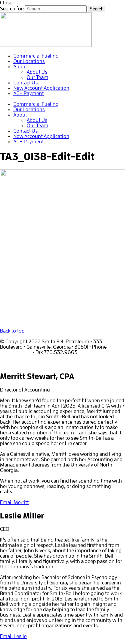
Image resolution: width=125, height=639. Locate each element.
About (20, 66)
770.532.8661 (16, 352)
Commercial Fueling (36, 56)
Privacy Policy (15, 363)
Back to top (12, 331)
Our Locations (29, 61)
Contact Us (25, 82)
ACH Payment (28, 93)
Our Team (37, 77)
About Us (37, 72)
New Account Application (41, 88)
